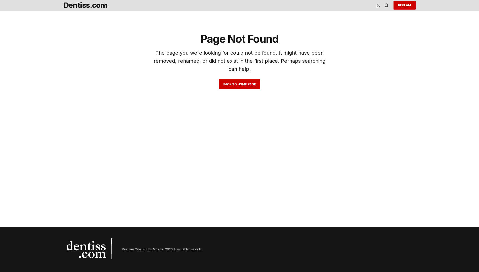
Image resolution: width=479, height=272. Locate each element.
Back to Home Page (239, 84)
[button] (378, 5)
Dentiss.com (85, 5)
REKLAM (404, 5)
